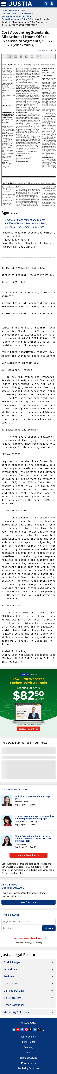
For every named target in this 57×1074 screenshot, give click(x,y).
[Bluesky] (35, 1029)
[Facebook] (22, 1029)
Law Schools (11, 983)
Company (29, 1047)
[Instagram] (26, 1029)
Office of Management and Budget (26, 219)
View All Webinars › (28, 855)
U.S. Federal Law (14, 990)
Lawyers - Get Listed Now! (28, 938)
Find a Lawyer (10, 914)
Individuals (10, 969)
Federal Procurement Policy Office (17, 19)
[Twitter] (39, 1029)
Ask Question (28, 902)
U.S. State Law (12, 998)
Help (28, 1052)
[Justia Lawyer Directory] (43, 1029)
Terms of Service (28, 1058)
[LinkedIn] (13, 1029)
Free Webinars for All (14, 789)
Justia (4, 10)
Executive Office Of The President (17, 13)
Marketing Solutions (16, 1012)
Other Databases (14, 1005)
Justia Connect (28, 1036)
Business (9, 976)
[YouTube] (18, 1029)
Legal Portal (28, 1042)
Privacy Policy (28, 1063)
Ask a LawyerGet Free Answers (12, 886)
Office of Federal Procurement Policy (27, 223)
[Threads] (30, 1029)
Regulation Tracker (17, 10)
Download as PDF (46, 50)
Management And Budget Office (16, 16)
